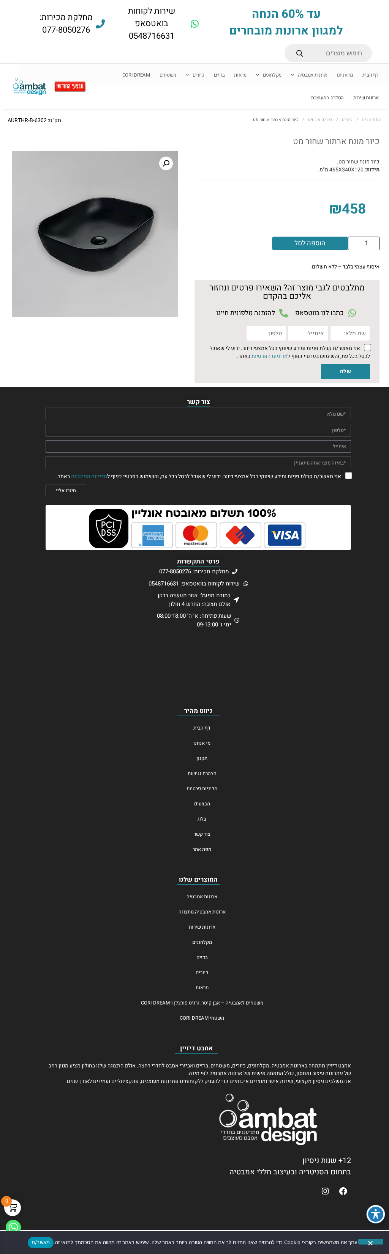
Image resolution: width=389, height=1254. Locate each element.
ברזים (219, 75)
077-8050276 (66, 30)
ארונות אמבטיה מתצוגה (202, 911)
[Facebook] (343, 1191)
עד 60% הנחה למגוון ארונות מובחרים (286, 22)
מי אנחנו (345, 75)
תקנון (201, 758)
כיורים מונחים (320, 120)
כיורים (198, 75)
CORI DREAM (136, 75)
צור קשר (202, 834)
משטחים (168, 75)
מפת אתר (202, 849)
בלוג (202, 818)
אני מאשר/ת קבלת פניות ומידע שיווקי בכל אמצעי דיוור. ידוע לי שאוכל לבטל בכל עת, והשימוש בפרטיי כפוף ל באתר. (290, 352)
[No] (370, 1242)
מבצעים (202, 803)
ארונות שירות (365, 97)
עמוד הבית (371, 120)
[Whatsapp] (13, 1227)
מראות (240, 75)
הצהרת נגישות (202, 773)
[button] (166, 163)
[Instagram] (325, 1191)
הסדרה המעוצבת (327, 97)
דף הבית (370, 75)
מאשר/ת (41, 1242)
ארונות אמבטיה (312, 75)
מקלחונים (272, 75)
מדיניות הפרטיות (269, 356)
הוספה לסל (310, 243)
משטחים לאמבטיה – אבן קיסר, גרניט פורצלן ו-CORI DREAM (202, 1002)
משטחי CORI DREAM (202, 1018)
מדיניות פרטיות (202, 788)
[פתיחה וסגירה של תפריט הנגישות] (376, 1214)
